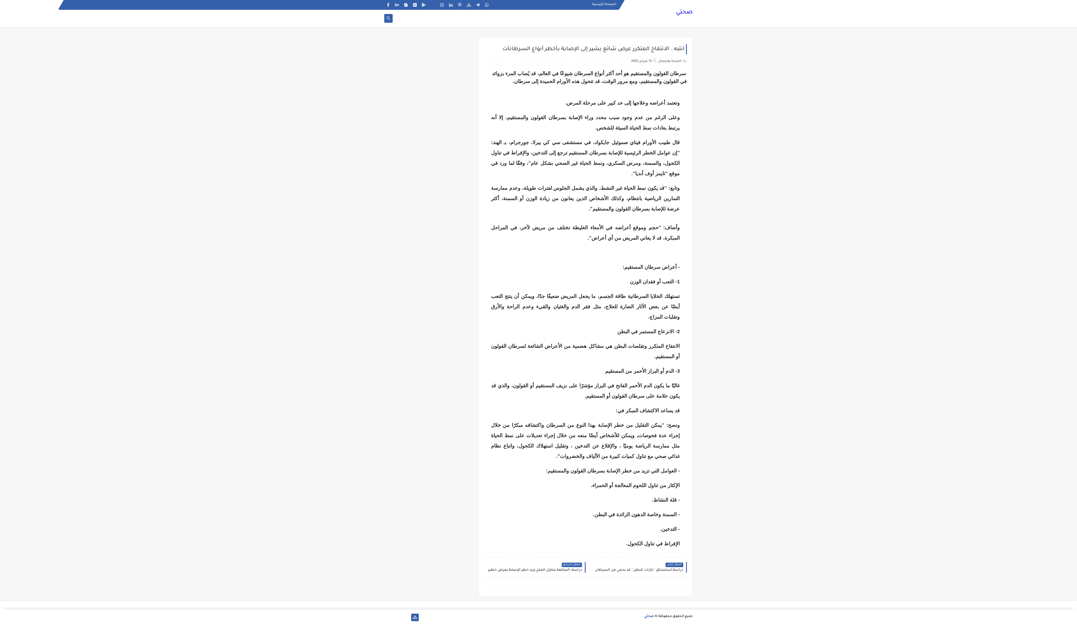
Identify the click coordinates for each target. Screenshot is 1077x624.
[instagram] (442, 5)
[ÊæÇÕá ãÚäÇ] (397, 617)
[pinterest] (460, 5)
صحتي (684, 13)
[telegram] (478, 5)
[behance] (397, 5)
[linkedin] (451, 5)
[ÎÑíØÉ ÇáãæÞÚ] (388, 617)
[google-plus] (433, 5)
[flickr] (415, 5)
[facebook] (388, 5)
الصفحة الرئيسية (604, 4)
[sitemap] (469, 5)
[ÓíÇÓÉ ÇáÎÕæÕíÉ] (406, 617)
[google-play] (424, 5)
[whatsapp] (487, 5)
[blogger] (406, 5)
